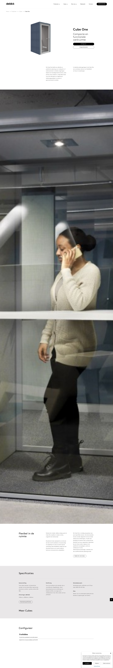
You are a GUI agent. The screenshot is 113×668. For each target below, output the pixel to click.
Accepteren (87, 663)
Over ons (73, 4)
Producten (56, 4)
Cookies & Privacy (97, 666)
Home (7, 11)
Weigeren (97, 663)
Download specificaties (25, 601)
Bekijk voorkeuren (106, 663)
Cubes (20, 11)
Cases (65, 4)
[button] (110, 653)
